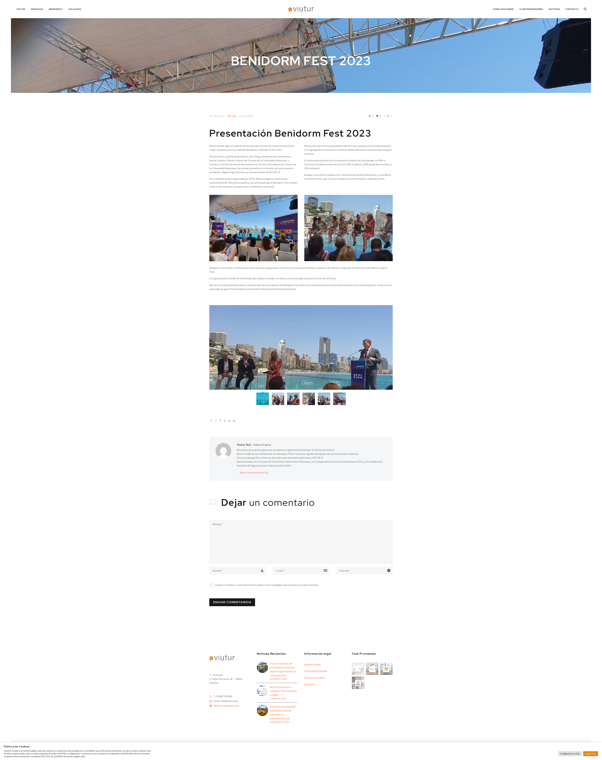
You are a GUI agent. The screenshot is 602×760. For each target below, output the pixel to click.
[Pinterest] (220, 420)
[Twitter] (216, 420)
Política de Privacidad (315, 671)
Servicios (37, 9)
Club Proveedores (531, 9)
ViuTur (20, 9)
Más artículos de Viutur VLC (254, 472)
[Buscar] (585, 9)
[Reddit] (234, 420)
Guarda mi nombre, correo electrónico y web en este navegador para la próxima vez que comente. (267, 584)
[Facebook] (211, 420)
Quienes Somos (312, 664)
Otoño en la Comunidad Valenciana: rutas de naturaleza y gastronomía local (282, 712)
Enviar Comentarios (232, 602)
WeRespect (56, 9)
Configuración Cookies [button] (570, 753)
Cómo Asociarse (503, 9)
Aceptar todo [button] (590, 753)
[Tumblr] (225, 420)
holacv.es (75, 9)
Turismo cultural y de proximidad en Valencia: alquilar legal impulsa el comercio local (283, 669)
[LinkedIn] (229, 420)
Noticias (554, 9)
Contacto (571, 9)
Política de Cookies (314, 677)
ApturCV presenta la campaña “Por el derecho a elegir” (283, 690)
